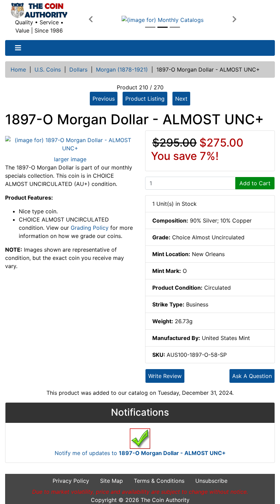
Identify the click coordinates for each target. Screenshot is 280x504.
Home (18, 69)
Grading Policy (90, 227)
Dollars (78, 69)
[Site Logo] (39, 10)
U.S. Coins (47, 69)
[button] (90, 19)
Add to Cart (254, 183)
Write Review (165, 376)
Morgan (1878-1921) (122, 69)
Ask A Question (252, 376)
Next (181, 98)
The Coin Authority (165, 499)
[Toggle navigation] (18, 48)
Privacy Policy (71, 480)
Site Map (111, 480)
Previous (104, 98)
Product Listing (145, 98)
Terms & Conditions (159, 480)
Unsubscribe (211, 480)
